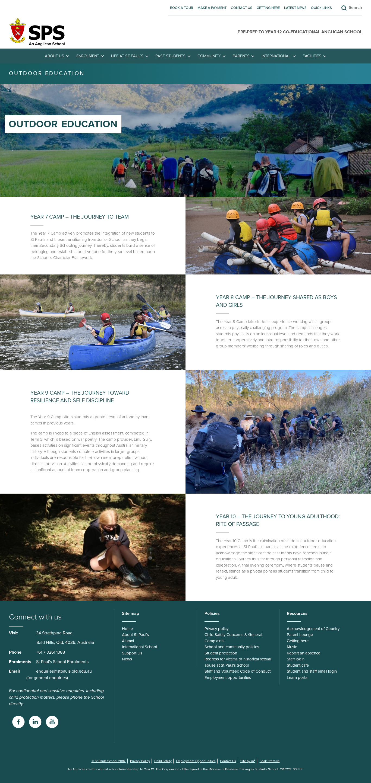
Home (127, 628)
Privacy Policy (140, 761)
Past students (170, 55)
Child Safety (163, 761)
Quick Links (321, 8)
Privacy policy (216, 628)
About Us (54, 55)
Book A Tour (181, 8)
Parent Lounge (300, 634)
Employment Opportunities (196, 761)
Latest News (295, 8)
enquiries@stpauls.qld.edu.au (64, 671)
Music (292, 646)
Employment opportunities (228, 677)
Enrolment (87, 55)
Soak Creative (270, 761)
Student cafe (298, 665)
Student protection (221, 653)
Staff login (295, 659)
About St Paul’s (135, 634)
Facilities (312, 55)
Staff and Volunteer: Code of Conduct (238, 671)
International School (139, 646)
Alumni (128, 640)
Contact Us (241, 8)
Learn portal (297, 677)
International (276, 55)
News (127, 659)
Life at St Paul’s (127, 55)
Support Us (132, 653)
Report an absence (303, 653)
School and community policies (232, 646)
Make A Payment (212, 8)
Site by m (247, 761)
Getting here (268, 8)
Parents (241, 55)
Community (209, 55)
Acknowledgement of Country (313, 628)
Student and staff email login (312, 671)
